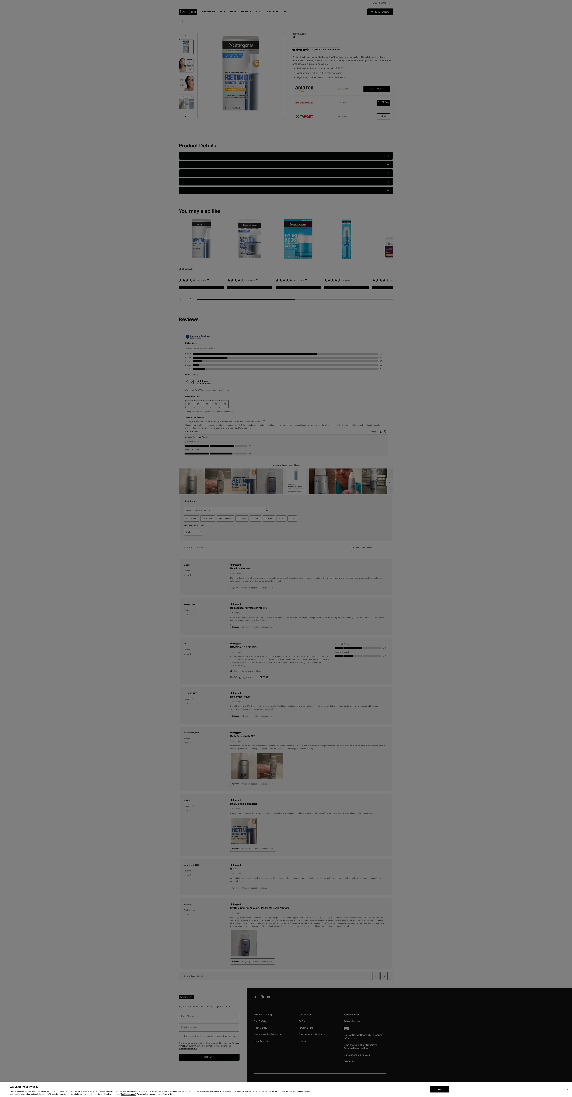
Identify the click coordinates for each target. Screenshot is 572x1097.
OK (439, 1089)
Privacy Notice (169, 1094)
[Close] (567, 1089)
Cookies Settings (128, 1094)
